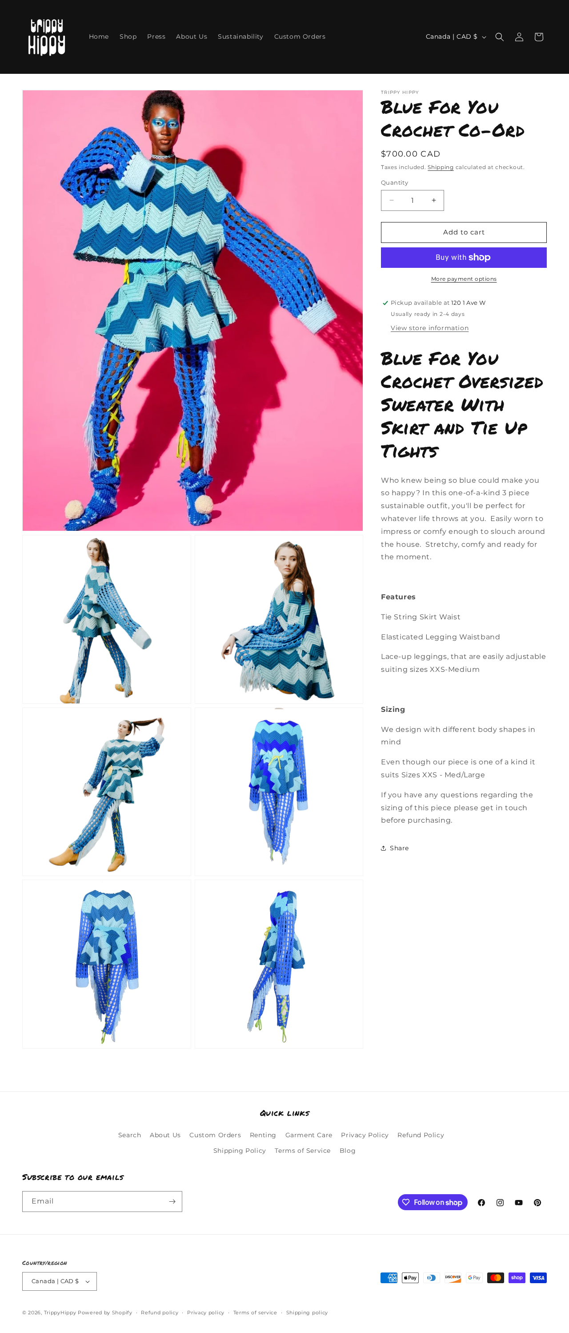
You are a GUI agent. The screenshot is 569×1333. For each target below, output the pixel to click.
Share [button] (399, 848)
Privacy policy (205, 1312)
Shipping (441, 167)
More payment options (464, 278)
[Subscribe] (172, 1201)
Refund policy (159, 1312)
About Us (165, 1135)
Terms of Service (303, 1151)
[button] (499, 37)
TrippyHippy (60, 1312)
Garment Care (309, 1135)
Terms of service (255, 1312)
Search (129, 1135)
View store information (430, 328)
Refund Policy (420, 1135)
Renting (263, 1135)
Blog (348, 1151)
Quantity (394, 182)
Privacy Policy (365, 1135)
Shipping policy (307, 1312)
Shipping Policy (239, 1151)
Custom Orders (215, 1135)
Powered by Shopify (105, 1312)
